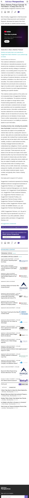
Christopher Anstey (5, 395)
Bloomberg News (10, 391)
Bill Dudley (4, 391)
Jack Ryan (4, 408)
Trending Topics (6, 253)
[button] (1, 12)
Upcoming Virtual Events (9, 256)
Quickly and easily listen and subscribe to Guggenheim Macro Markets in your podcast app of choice (14, 54)
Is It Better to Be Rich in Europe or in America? (13, 402)
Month (23, 384)
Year (27, 384)
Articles (4, 387)
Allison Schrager (5, 403)
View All (14, 253)
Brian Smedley (5, 8)
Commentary (12, 387)
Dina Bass (4, 399)
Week (20, 384)
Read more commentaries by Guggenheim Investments (14, 227)
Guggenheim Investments (15, 8)
